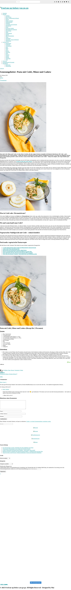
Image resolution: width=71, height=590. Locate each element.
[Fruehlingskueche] (35, 435)
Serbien (7, 56)
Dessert (7, 19)
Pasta (9, 370)
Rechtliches (5, 63)
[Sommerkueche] (35, 438)
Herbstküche (8, 25)
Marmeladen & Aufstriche (11, 29)
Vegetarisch (8, 38)
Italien (7, 48)
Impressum (8, 64)
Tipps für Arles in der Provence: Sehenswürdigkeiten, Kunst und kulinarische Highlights (22, 452)
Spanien (7, 57)
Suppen (7, 34)
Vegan (7, 37)
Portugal (7, 54)
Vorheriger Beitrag (5, 374)
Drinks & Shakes (9, 20)
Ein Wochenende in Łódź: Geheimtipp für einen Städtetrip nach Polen (18, 447)
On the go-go (6, 42)
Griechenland (8, 46)
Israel (7, 47)
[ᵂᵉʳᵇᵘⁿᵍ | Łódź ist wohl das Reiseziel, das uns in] (7, 527)
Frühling (5, 370)
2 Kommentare (3, 80)
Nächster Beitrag (13, 374)
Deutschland (8, 43)
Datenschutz (8, 66)
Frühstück (8, 23)
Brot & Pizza (8, 17)
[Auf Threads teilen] (4, 372)
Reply (1, 382)
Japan (7, 49)
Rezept (12, 370)
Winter (21, 370)
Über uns (5, 61)
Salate (7, 32)
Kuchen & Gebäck (10, 28)
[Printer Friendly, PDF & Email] (68, 362)
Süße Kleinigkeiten (10, 35)
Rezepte (4, 14)
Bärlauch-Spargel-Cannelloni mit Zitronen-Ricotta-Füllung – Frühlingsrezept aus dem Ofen (23, 451)
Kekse (7, 27)
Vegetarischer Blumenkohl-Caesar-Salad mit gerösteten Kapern (16, 449)
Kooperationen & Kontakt (8, 62)
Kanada (7, 51)
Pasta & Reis (8, 30)
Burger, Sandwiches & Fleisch (12, 18)
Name (1, 411)
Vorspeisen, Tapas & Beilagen (12, 39)
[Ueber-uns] (35, 427)
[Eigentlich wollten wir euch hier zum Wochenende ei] (21, 492)
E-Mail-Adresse (3, 413)
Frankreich (8, 44)
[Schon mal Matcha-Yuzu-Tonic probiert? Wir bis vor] (64, 505)
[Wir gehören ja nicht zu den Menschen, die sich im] (35, 492)
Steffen (1, 77)
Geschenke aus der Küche (11, 24)
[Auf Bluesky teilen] (2, 372)
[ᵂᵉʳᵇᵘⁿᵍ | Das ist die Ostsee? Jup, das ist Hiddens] (50, 522)
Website (1, 416)
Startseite (5, 13)
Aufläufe (7, 15)
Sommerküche (9, 33)
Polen (7, 53)
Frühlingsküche (9, 22)
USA (7, 59)
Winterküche (8, 41)
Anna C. (5, 382)
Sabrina (7, 389)
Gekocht (2, 68)
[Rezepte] (35, 431)
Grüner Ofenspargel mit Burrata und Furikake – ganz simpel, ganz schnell (19, 450)
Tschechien (8, 58)
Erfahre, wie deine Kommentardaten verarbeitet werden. (38, 421)
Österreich (8, 52)
